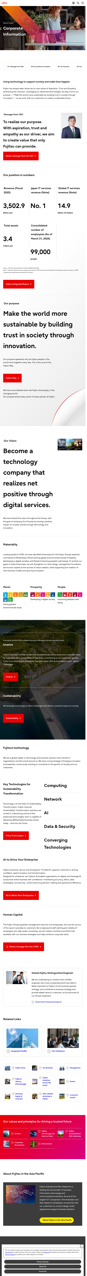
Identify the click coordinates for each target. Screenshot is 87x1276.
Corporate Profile (19, 1051)
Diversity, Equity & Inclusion (19, 1096)
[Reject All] (47, 1252)
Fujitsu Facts (20, 1068)
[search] (78, 3)
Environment (47, 1144)
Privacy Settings (43, 1262)
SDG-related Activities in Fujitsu (48, 1096)
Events (72, 1081)
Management (75, 1068)
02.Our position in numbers (40, 66)
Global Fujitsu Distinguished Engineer (48, 1002)
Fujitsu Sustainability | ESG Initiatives (75, 1133)
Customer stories (74, 1096)
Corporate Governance (19, 1144)
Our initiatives (58, 1051)
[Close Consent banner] (82, 1246)
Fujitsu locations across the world (47, 1081)
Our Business (48, 1068)
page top (81, 1235)
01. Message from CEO (16, 66)
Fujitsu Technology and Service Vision (48, 1133)
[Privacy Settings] (10, 1254)
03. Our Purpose (63, 66)
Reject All (42, 1266)
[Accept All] (8, 1252)
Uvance (18, 1134)
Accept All (42, 1271)
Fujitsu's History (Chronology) (20, 1081)
